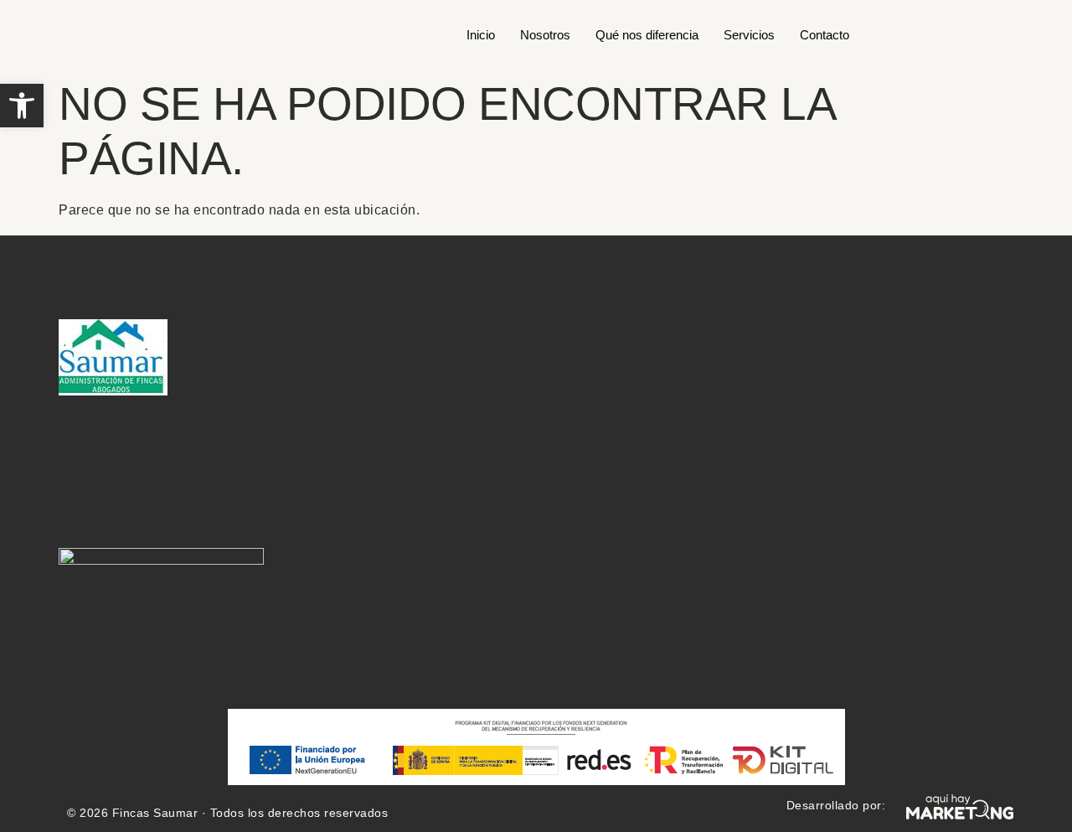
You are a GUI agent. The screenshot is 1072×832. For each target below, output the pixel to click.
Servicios (749, 35)
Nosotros (545, 35)
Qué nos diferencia (646, 35)
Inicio (480, 35)
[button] (22, 105)
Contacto (824, 35)
